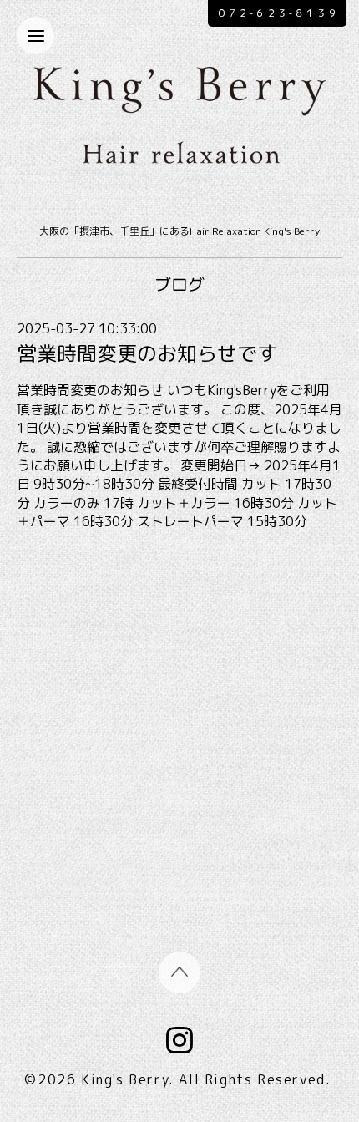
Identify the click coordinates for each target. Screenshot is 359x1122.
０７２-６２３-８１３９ (277, 13)
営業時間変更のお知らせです (147, 353)
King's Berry (125, 1079)
